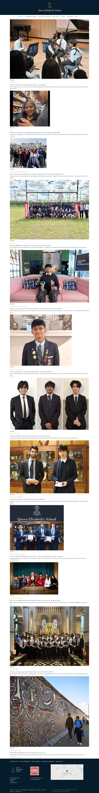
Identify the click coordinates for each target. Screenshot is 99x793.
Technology (25, 306)
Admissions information (48, 761)
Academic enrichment (14, 171)
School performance (14, 433)
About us (21, 16)
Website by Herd (66, 791)
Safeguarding (31, 789)
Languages (22, 171)
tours (14, 243)
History (11, 750)
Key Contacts (12, 791)
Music (11, 82)
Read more (12, 90)
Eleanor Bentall (74, 789)
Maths (21, 369)
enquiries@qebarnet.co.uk (36, 777)
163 (18, 757)
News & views (56, 16)
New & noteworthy (36, 761)
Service (21, 598)
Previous (12, 757)
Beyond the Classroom (44, 16)
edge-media (59, 791)
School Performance (25, 761)
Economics (22, 554)
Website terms (18, 791)
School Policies (38, 789)
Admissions (70, 16)
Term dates (17, 789)
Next (21, 757)
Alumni (63, 16)
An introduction (14, 761)
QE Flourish (15, 82)
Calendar (11, 789)
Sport (11, 243)
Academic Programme (30, 16)
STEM (11, 130)
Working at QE (59, 761)
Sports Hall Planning (24, 789)
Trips (26, 171)
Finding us (44, 789)
